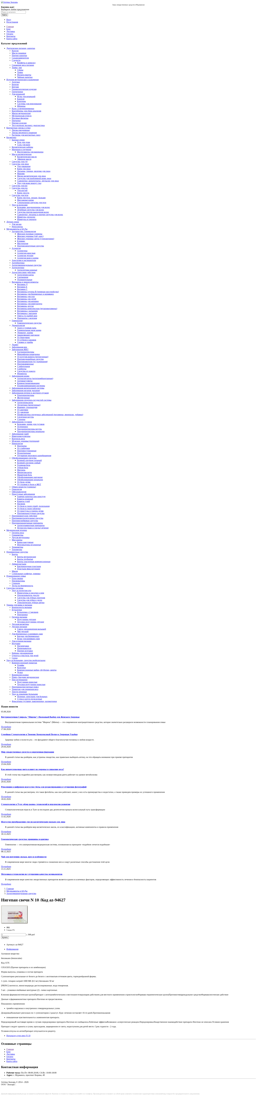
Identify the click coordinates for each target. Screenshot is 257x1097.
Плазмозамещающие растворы (31, 385)
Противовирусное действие (24, 516)
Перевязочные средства (17, 552)
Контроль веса (18, 439)
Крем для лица (24, 169)
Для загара (16, 224)
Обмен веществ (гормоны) (24, 487)
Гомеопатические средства (29, 323)
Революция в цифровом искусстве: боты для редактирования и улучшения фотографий (43, 787)
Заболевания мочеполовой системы (28, 388)
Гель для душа (23, 142)
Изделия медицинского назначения (22, 79)
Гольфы (20, 665)
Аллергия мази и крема (27, 258)
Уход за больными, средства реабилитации (25, 660)
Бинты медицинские (26, 557)
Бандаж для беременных (28, 636)
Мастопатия (22, 243)
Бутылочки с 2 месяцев (27, 612)
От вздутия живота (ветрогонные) (32, 357)
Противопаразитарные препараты (27, 523)
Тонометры (17, 549)
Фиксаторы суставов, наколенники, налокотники (34, 701)
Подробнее (6, 727)
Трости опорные (19, 692)
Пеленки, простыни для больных (32, 696)
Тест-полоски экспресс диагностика (28, 125)
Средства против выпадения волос (33, 212)
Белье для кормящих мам (28, 639)
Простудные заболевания (23, 494)
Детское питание (19, 626)
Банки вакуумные (25, 542)
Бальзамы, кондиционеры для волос (33, 207)
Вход (8, 19)
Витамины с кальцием (27, 311)
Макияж (21, 173)
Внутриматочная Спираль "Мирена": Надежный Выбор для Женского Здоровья (40, 717)
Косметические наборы (22, 147)
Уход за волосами (20, 205)
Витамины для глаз (26, 296)
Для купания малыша (21, 641)
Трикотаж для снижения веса (25, 689)
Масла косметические (22, 154)
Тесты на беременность (22, 586)
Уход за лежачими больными (25, 694)
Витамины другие (25, 306)
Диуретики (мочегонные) (28, 405)
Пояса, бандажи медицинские (25, 677)
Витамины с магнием (27, 313)
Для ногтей (22, 190)
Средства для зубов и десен (29, 600)
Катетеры (21, 101)
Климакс (21, 241)
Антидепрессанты (25, 275)
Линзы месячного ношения (24, 132)
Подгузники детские (26, 619)
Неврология (17, 443)
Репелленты (17, 226)
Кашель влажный (25, 499)
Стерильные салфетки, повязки (26, 573)
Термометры (17, 547)
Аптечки (16, 82)
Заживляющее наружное (28, 335)
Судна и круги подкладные (29, 699)
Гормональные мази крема (29, 330)
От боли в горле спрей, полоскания (33, 506)
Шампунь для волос (26, 217)
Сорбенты (21, 369)
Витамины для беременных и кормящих (35, 294)
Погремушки (23, 646)
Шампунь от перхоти (26, 219)
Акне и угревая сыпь (26, 328)
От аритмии (22, 410)
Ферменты (22, 373)
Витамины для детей (26, 299)
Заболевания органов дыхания (26, 390)
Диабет (15, 345)
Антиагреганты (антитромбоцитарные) (35, 378)
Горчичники (17, 92)
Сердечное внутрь (25, 417)
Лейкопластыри (19, 564)
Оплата (9, 34)
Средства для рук (20, 188)
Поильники (22, 614)
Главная (10, 26)
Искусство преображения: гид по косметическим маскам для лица (33, 822)
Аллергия (16, 248)
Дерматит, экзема (25, 332)
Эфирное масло (24, 159)
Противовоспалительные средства (27, 518)
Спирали (16, 583)
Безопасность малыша (22, 607)
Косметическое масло (27, 157)
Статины (21, 419)
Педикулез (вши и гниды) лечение (33, 528)
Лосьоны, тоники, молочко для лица (33, 171)
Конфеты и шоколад (26, 63)
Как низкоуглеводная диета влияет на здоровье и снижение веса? (32, 769)
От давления (23, 412)
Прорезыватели (24, 648)
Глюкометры (17, 535)
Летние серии (12, 222)
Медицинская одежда (21, 116)
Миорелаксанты (24, 472)
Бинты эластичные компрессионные (33, 561)
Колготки (21, 667)
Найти (4, 15)
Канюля (20, 99)
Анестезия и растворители (24, 260)
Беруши (15, 87)
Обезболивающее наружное (30, 477)
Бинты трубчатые (25, 559)
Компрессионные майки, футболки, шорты (36, 670)
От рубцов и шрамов (26, 340)
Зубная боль (22, 467)
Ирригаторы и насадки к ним (30, 593)
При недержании (19, 679)
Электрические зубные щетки (30, 602)
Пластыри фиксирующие (28, 569)
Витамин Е (22, 287)
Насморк (21, 504)
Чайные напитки (25, 77)
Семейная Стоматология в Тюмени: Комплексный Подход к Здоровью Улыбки (39, 734)
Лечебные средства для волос (30, 210)
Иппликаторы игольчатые (29, 545)
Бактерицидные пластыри (29, 566)
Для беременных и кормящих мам (27, 634)
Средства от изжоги (26, 371)
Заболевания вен (19, 347)
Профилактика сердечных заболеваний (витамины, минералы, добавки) (50, 414)
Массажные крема (25, 200)
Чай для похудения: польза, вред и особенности (23, 857)
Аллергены (22, 251)
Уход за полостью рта (21, 590)
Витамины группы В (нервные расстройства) (38, 292)
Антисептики (18, 267)
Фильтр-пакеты (24, 75)
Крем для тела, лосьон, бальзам (31, 198)
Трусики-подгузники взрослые (31, 684)
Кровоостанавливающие (28, 383)
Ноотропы (22, 446)
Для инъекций (18, 94)
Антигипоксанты (25, 402)
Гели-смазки (17, 578)
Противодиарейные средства (30, 359)
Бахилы (15, 84)
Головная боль (23, 465)
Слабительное (23, 366)
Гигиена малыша (19, 617)
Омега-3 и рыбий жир (27, 316)
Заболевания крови (20, 376)
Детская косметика (20, 624)
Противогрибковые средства (25, 520)
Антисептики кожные (27, 270)
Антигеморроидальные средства (26, 265)
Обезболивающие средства (24, 458)
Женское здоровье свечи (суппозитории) (35, 239)
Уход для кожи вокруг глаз (29, 183)
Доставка (10, 31)
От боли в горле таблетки (29, 508)
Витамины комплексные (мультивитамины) (37, 308)
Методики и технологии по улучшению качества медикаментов (31, 874)
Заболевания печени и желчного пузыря (30, 393)
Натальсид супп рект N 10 (18, 1035)
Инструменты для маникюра (30, 152)
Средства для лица (20, 164)
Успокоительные (24, 279)
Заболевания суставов (22, 422)
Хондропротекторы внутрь (29, 429)
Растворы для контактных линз (26, 135)
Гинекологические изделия (24, 89)
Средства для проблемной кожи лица (34, 178)
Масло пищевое (19, 53)
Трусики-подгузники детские (30, 622)
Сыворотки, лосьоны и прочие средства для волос (40, 214)
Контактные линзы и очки (18, 128)
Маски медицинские (21, 113)
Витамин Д (22, 284)
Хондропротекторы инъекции (31, 431)
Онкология (17, 489)
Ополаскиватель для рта (28, 595)
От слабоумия (23, 448)
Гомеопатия (17, 320)
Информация (12, 949)
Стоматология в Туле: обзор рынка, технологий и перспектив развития (35, 804)
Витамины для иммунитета (29, 304)
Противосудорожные (26, 451)
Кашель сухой (23, 501)
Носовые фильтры (20, 118)
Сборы (20, 70)
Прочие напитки (19, 55)
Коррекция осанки (20, 675)
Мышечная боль (24, 475)
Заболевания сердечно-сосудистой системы (31, 400)
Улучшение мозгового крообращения (34, 455)
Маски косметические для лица (31, 176)
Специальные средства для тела (31, 202)
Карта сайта (11, 38)
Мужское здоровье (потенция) (25, 441)
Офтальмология (19, 492)
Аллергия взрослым (26, 253)
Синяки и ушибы (25, 342)
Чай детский (23, 631)
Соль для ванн (23, 145)
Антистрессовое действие (23, 272)
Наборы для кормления (22, 653)
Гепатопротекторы (25, 395)
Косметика (11, 137)
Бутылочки (17, 610)
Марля (15, 571)
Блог (8, 29)
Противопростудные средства (30, 513)
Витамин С (22, 289)
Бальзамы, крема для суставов (30, 424)
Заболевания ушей (20, 434)
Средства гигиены (14, 588)
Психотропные (24, 453)
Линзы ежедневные (21, 130)
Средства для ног (20, 185)
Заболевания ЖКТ (20, 349)
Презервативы (18, 581)
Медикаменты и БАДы (16, 229)
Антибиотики (18, 263)
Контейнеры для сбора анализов (26, 111)
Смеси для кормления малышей (31, 629)
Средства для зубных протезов (31, 598)
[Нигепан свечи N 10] (14, 923)
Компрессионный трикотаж (24, 663)
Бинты (15, 554)
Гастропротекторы (25, 352)
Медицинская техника (16, 530)
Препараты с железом (27, 318)
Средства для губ (19, 161)
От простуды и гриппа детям (30, 511)
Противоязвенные (25, 364)
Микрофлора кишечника (28, 354)
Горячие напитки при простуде (31, 496)
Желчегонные (23, 398)
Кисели (15, 51)
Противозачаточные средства (30, 246)
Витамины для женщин (28, 301)
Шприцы (21, 106)
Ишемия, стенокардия (27, 407)
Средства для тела (20, 195)
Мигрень (21, 470)
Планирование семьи (16, 576)
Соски (15, 658)
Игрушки (16, 643)
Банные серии (18, 140)
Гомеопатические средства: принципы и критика (25, 839)
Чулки (20, 672)
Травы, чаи (17, 67)
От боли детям (23, 482)
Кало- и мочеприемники (23, 108)
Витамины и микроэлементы (25, 282)
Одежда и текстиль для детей (25, 655)
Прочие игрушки (25, 651)
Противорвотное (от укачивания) (32, 361)
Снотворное (22, 277)
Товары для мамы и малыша (19, 605)
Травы (20, 72)
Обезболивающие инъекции (30, 479)
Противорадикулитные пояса (25, 687)
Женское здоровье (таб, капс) (30, 236)
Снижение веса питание (23, 65)
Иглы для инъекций (26, 96)
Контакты (10, 36)
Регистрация (12, 22)
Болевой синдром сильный (29, 460)
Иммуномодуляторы (21, 436)
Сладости (16, 60)
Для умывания (23, 166)
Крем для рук (23, 193)
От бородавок (23, 337)
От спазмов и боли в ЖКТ (29, 484)
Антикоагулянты (25, 381)
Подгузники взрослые (27, 682)
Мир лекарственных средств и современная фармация (27, 752)
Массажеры (17, 540)
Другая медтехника (20, 537)
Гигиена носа (18, 532)
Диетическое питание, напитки (20, 48)
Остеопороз (22, 426)
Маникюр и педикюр (21, 149)
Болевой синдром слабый (28, 463)
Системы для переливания (29, 104)
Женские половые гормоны (29, 234)
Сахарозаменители (20, 58)
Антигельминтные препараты (31, 525)
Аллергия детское (25, 255)
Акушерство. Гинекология (24, 231)
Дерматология (18, 325)
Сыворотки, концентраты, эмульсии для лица (38, 181)
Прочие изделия (19, 123)
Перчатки (16, 120)
